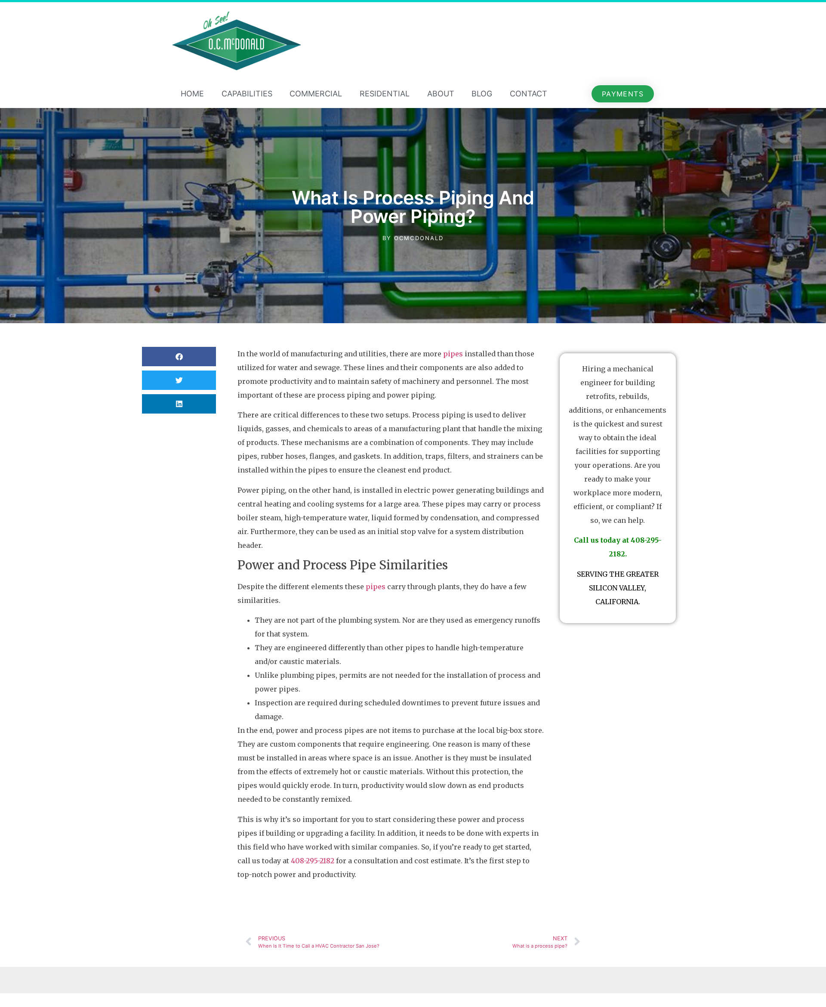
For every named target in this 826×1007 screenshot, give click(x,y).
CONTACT (528, 93)
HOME (192, 93)
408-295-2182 (312, 860)
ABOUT (440, 93)
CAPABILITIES (247, 93)
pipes (453, 353)
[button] (179, 356)
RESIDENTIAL (385, 93)
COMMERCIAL (316, 93)
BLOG (482, 93)
